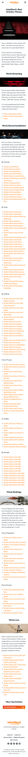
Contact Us (17, 735)
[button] (3, 2)
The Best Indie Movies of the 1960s (13, 473)
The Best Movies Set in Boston (12, 324)
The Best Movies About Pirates (12, 244)
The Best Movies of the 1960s (12, 464)
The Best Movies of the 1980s (12, 468)
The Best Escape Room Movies (12, 174)
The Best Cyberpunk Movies (12, 171)
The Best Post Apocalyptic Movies (13, 187)
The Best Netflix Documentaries (13, 437)
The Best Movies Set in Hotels (12, 333)
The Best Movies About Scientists (13, 251)
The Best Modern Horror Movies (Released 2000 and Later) (13, 395)
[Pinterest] (14, 744)
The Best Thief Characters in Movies (14, 568)
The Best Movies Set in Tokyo (12, 352)
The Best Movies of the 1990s (12, 471)
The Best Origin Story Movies (12, 185)
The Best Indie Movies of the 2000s (13, 482)
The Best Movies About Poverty (12, 246)
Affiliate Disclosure (18, 737)
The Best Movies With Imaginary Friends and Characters (13, 282)
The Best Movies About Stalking (13, 258)
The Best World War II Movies (12, 197)
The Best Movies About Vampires (13, 269)
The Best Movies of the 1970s (12, 466)
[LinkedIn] (17, 744)
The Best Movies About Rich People (14, 249)
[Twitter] (11, 744)
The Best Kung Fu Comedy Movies (13, 176)
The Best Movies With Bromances (13, 272)
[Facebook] (8, 744)
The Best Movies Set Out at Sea (12, 354)
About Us (10, 735)
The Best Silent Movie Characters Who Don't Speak (13, 559)
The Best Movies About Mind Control (14, 237)
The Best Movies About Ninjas (12, 242)
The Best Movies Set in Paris (11, 342)
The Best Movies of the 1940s (12, 459)
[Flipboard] (20, 744)
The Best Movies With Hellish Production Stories (12, 679)
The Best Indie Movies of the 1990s (13, 480)
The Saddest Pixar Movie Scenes (13, 613)
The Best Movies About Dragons (13, 226)
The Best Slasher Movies (10, 406)
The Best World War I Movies (12, 194)
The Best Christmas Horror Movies (14, 364)
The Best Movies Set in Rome (12, 347)
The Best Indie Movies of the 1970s (13, 475)
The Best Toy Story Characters (12, 570)
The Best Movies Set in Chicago (12, 326)
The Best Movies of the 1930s (12, 457)
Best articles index (10, 707)
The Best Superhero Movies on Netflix (14, 446)
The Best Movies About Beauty (12, 214)
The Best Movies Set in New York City (14, 340)
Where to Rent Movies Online (12, 114)
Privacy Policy (8, 737)
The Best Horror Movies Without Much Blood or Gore (13, 391)
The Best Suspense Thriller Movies (13, 190)
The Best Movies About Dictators (13, 223)
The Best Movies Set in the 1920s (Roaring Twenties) (13, 299)
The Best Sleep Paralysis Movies (12, 408)
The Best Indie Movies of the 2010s (13, 485)
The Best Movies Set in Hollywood (13, 331)
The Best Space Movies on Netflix (13, 444)
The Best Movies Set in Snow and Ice (14, 349)
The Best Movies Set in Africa (12, 322)
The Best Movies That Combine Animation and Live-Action (13, 670)
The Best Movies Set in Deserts (12, 329)
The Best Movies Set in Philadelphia (14, 345)
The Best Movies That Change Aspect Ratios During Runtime (14, 666)
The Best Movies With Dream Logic (14, 274)
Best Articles (14, 740)
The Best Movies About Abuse (12, 212)
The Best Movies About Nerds (12, 239)
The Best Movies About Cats (12, 221)
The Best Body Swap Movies (11, 169)
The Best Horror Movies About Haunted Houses (12, 382)
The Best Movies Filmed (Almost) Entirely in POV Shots (13, 661)
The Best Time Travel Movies (12, 192)
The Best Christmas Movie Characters (14, 542)
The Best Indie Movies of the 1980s (13, 478)
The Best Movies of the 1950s (12, 462)
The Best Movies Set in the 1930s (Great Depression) (13, 304)
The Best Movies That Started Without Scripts (12, 675)
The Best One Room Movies (11, 183)
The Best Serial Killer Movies (12, 404)
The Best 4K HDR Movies (11, 167)
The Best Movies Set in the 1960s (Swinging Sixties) (13, 318)
